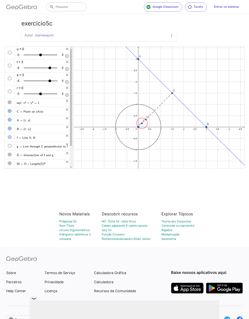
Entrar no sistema (226, 7)
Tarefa (198, 7)
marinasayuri (44, 35)
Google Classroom (165, 7)
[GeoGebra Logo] (21, 7)
